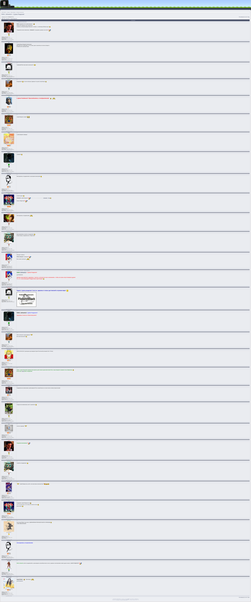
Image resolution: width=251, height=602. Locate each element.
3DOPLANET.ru (4, 12)
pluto (23, 371)
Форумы (8, 12)
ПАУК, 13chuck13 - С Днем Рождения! (12, 14)
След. (248, 597)
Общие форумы (13, 12)
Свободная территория (20, 12)
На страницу (241, 597)
